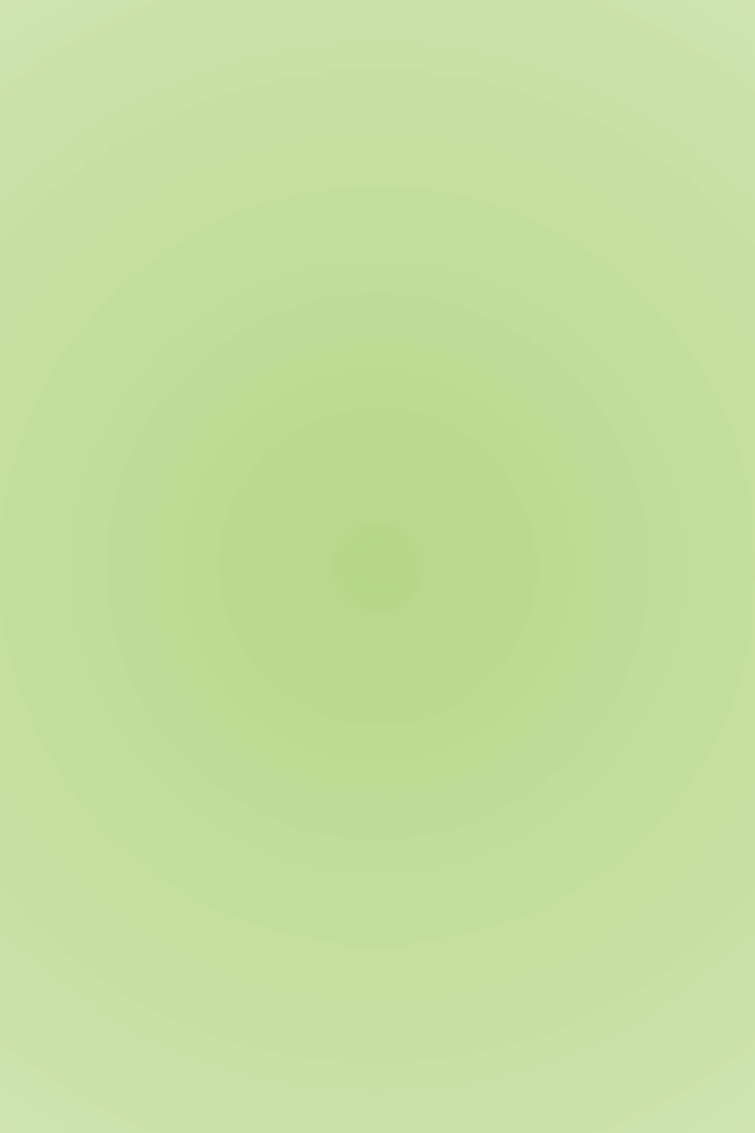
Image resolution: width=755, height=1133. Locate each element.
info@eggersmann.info (516, 1064)
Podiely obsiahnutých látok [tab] (227, 266)
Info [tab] (98, 266)
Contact (410, 63)
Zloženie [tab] (141, 266)
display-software (232, 916)
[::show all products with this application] (112, 841)
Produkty (348, 63)
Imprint (624, 1122)
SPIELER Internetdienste (338, 1122)
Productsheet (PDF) (142, 916)
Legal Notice (660, 1122)
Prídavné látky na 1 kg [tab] (340, 266)
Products (278, 186)
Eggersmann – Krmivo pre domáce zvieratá (159, 186)
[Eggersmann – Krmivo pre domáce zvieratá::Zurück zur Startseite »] (133, 25)
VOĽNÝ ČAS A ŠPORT (125, 164)
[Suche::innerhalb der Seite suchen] (638, 25)
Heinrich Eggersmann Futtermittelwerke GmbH (196, 1122)
